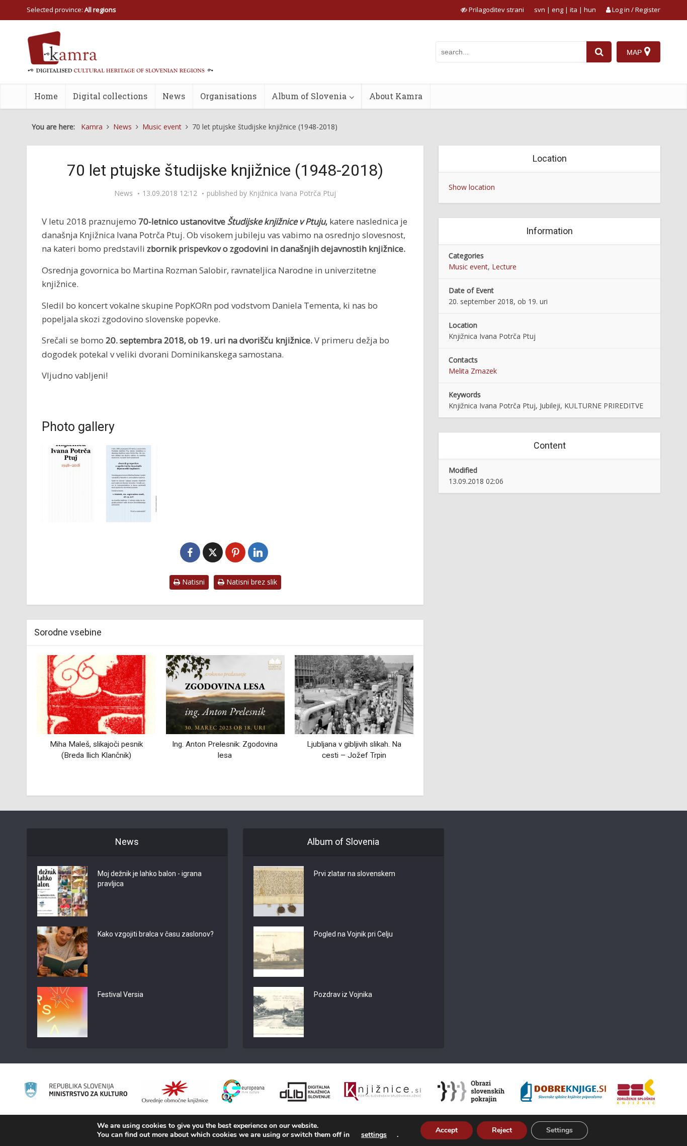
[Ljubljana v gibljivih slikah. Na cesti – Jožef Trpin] (354, 694)
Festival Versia (120, 994)
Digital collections (110, 96)
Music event (468, 266)
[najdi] (599, 51)
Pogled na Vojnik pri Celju (353, 934)
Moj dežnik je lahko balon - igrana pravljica (150, 879)
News (173, 96)
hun (590, 9)
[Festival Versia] (62, 1012)
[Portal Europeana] (243, 1091)
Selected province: (71, 9)
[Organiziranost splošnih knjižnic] (175, 1091)
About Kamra (395, 96)
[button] (388, 721)
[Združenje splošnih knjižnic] (636, 1091)
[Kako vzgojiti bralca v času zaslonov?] (62, 951)
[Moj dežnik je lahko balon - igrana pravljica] (62, 891)
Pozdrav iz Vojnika (343, 994)
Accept (447, 1130)
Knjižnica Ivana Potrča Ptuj (292, 193)
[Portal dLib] (305, 1091)
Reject (502, 1130)
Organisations (228, 96)
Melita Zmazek (473, 371)
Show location (472, 187)
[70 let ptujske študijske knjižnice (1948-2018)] (99, 483)
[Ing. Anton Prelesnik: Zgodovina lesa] (224, 694)
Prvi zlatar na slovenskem (354, 874)
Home (46, 96)
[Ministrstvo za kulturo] (75, 1091)
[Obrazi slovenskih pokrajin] (471, 1091)
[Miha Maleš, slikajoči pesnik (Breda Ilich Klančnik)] (96, 694)
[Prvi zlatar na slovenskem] (278, 891)
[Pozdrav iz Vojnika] (278, 1012)
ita (573, 9)
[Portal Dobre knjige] (563, 1092)
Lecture (504, 266)
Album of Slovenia (309, 96)
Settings (559, 1130)
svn (539, 9)
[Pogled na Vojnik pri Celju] (278, 951)
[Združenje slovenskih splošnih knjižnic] (382, 1092)
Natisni (192, 582)
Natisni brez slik (250, 582)
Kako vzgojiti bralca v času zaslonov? (156, 934)
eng (557, 9)
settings (374, 1134)
